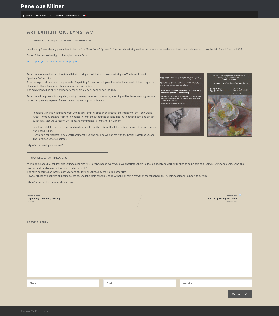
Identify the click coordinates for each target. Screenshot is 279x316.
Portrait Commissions (67, 15)
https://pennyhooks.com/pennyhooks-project (52, 61)
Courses (30, 201)
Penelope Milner (42, 6)
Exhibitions (80, 40)
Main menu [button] (42, 15)
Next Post (222, 197)
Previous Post (44, 197)
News (88, 40)
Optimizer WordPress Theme (34, 311)
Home (28, 15)
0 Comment (66, 40)
